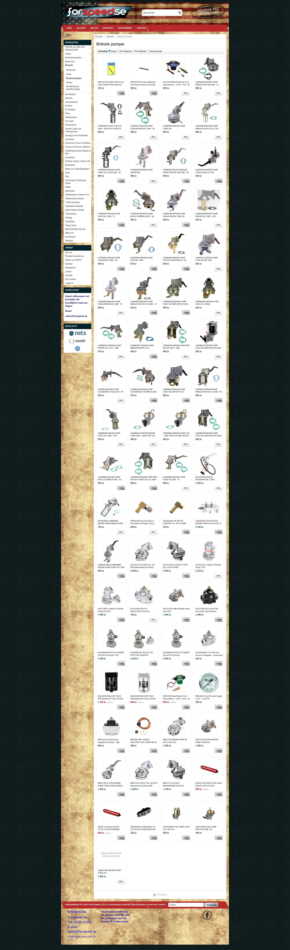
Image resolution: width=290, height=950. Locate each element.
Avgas (68, 54)
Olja (67, 176)
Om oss (94, 28)
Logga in (69, 283)
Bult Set (68, 98)
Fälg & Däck (70, 225)
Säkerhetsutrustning (74, 198)
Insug (68, 74)
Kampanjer (70, 237)
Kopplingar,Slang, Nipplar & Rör (78, 152)
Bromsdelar (70, 94)
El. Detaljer (70, 109)
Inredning (69, 139)
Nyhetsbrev (125, 28)
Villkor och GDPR (73, 260)
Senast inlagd (155, 51)
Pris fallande (140, 51)
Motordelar (70, 165)
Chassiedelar (71, 102)
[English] (69, 35)
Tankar (69, 82)
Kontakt (142, 28)
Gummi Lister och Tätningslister (73, 130)
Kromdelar (70, 157)
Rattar (68, 187)
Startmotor (70, 191)
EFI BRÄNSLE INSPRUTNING (73, 88)
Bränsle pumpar (74, 78)
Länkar (68, 271)
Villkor (81, 28)
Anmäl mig (211, 905)
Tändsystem (70, 214)
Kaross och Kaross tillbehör (77, 147)
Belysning (69, 61)
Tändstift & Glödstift (74, 206)
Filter (67, 113)
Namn (113, 51)
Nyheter (108, 28)
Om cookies (70, 279)
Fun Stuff (69, 121)
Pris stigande (126, 51)
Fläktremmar (71, 117)
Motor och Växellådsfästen (77, 169)
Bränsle (69, 65)
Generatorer (70, 125)
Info (186, 93)
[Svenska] (65, 35)
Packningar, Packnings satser (75, 181)
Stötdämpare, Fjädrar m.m (77, 194)
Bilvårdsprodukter (73, 57)
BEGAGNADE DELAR (75, 229)
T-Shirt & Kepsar (72, 202)
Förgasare (71, 70)
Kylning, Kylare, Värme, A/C (77, 161)
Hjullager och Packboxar (76, 135)
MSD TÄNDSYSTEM (74, 210)
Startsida (99, 36)
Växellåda (70, 221)
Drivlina (68, 106)
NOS (67, 173)
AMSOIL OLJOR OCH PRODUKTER (75, 48)
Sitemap (69, 241)
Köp (121, 93)
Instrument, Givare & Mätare (78, 143)
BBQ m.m (69, 233)
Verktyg (68, 217)
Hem (69, 28)
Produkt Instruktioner (74, 256)
